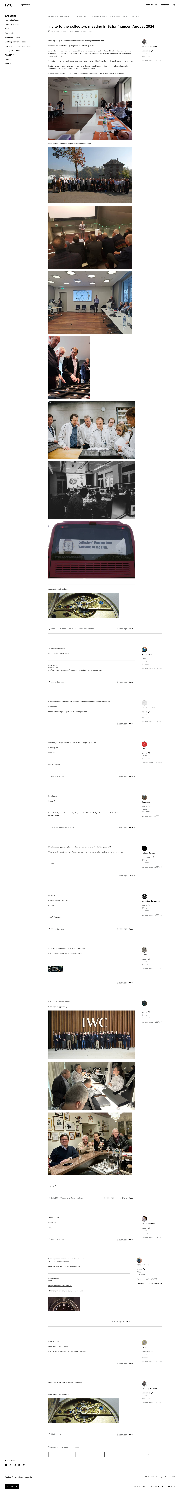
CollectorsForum (24, 5)
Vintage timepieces (12, 50)
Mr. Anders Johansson (151, 901)
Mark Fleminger (142, 1265)
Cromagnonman (148, 707)
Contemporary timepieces (15, 42)
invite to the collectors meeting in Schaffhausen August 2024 (106, 16)
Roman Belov (147, 654)
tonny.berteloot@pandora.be (58, 589)
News (7, 29)
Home (51, 16)
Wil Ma (144, 1347)
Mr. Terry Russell (148, 1223)
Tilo (143, 1008)
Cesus (144, 954)
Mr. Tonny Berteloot (79, 31)
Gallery (8, 59)
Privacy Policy (157, 1486)
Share (131, 629)
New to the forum (12, 20)
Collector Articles (12, 24)
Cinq (143, 749)
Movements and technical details (18, 46)
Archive (8, 63)
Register (165, 5)
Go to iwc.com (12, 1486)
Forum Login (152, 5)
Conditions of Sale (141, 1486)
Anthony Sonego (148, 853)
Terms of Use (170, 1486)
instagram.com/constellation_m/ (149, 1283)
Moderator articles (12, 37)
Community (9, 33)
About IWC (9, 55)
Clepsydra (146, 802)
